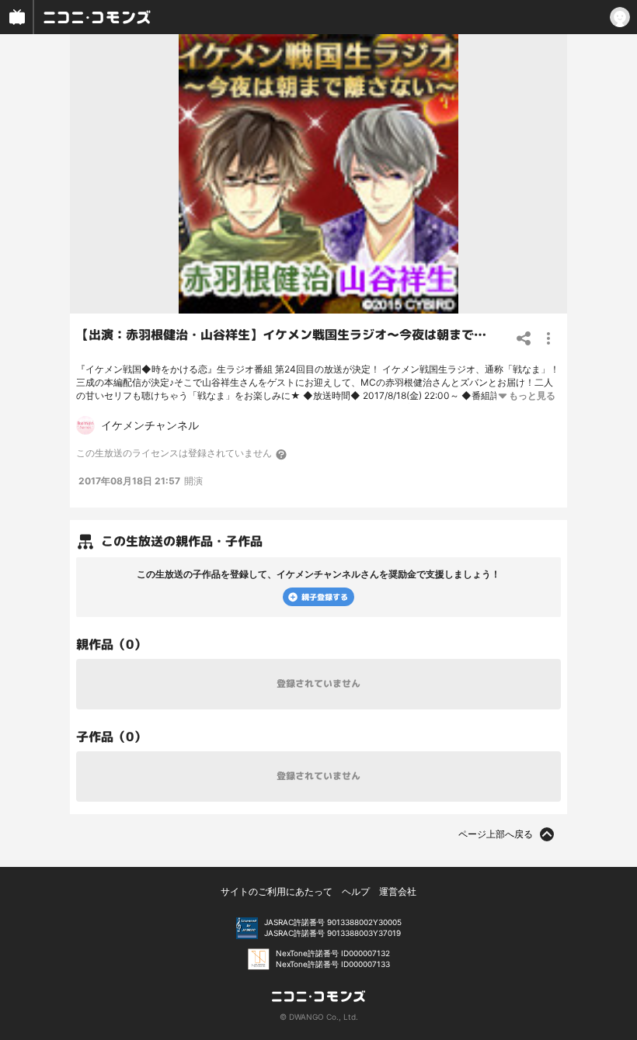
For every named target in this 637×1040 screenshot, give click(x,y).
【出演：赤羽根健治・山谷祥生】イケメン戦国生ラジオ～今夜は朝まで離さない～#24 (318, 335)
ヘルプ (356, 891)
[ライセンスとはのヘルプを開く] (282, 454)
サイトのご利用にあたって (276, 891)
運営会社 (397, 891)
